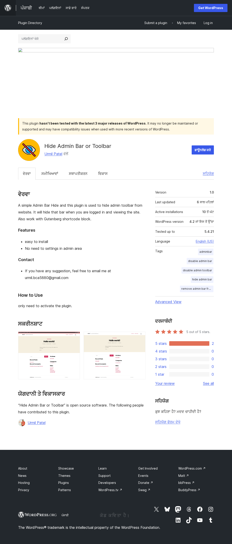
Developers (107, 483)
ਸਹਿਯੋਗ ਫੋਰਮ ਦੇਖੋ (167, 422)
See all (208, 383)
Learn (102, 468)
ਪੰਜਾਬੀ (65, 515)
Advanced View (168, 301)
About (22, 468)
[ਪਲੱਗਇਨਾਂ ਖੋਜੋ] (66, 38)
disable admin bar (200, 261)
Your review (165, 383)
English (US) (205, 241)
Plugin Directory (30, 23)
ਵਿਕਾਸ (103, 173)
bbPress (186, 483)
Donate (145, 483)
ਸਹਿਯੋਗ (208, 173)
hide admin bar (202, 279)
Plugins (63, 483)
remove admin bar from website (197, 288)
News (22, 476)
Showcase (66, 468)
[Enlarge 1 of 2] (74, 338)
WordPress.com (192, 468)
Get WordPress (210, 8)
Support (104, 476)
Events (143, 476)
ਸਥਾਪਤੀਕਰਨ (78, 173)
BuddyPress (189, 490)
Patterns (64, 490)
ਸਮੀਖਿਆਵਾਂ (49, 173)
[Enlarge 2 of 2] (139, 338)
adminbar (205, 251)
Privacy (23, 490)
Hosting (24, 483)
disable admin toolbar (197, 270)
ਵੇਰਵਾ (27, 173)
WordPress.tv (110, 490)
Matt (183, 476)
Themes (64, 476)
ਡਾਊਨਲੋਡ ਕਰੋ (203, 150)
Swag (144, 490)
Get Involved (148, 468)
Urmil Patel (53, 154)
